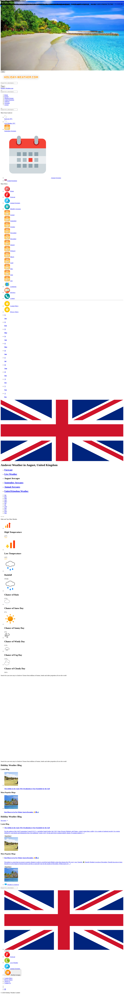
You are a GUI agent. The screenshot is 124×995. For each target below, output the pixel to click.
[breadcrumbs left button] (1, 108)
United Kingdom (9, 100)
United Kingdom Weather (16, 491)
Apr (5, 500)
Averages (7, 103)
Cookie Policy (8, 978)
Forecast (8, 470)
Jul (5, 505)
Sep (5, 508)
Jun (5, 503)
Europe (6, 96)
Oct (5, 510)
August (6, 105)
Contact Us (7, 983)
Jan (5, 495)
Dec (5, 513)
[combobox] (9, 83)
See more (3, 820)
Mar (5, 498)
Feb (5, 496)
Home (6, 95)
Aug (5, 506)
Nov (5, 511)
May (5, 501)
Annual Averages (12, 487)
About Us (7, 981)
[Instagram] (63, 989)
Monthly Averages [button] (15, 209)
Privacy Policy (8, 980)
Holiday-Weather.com (7, 88)
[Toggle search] (1, 85)
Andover (6, 101)
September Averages (13, 482)
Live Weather (10, 474)
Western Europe (9, 98)
